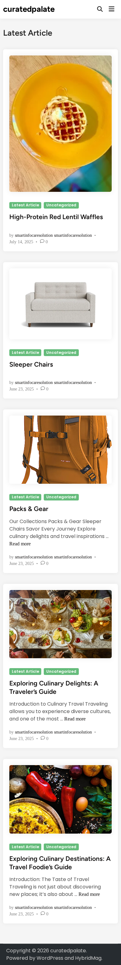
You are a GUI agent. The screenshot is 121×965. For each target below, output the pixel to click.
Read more (20, 543)
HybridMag (88, 958)
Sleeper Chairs (31, 364)
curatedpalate (29, 9)
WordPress (50, 958)
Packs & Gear (28, 509)
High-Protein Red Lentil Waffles (56, 217)
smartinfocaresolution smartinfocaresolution (53, 235)
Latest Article (25, 205)
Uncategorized (61, 205)
